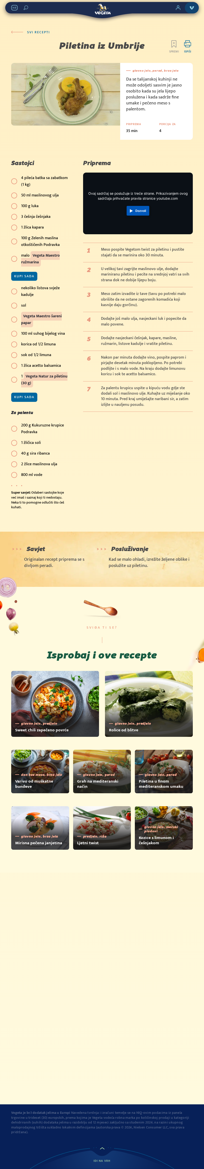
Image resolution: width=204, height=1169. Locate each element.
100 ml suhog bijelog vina (43, 333)
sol (23, 305)
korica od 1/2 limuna (38, 344)
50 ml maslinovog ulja (40, 195)
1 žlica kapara (32, 227)
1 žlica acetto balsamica (41, 365)
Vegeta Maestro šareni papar (41, 319)
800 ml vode (31, 474)
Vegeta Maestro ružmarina (40, 259)
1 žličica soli (31, 442)
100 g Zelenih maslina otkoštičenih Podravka (40, 241)
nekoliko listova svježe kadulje (40, 291)
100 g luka (30, 206)
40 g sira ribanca (35, 453)
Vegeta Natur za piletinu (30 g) (44, 379)
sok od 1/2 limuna (36, 355)
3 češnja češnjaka (36, 216)
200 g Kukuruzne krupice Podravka (42, 428)
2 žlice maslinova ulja (39, 464)
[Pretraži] (26, 8)
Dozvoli (140, 211)
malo (40, 259)
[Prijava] (178, 8)
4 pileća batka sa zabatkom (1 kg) (44, 181)
